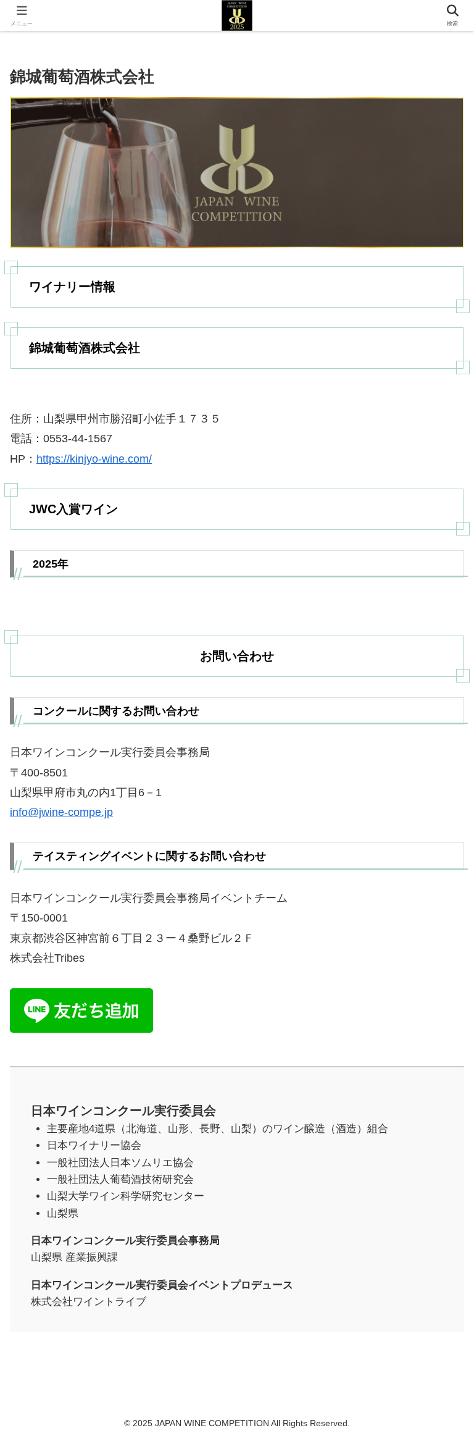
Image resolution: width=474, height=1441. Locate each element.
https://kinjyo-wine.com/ (94, 459)
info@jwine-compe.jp (61, 812)
